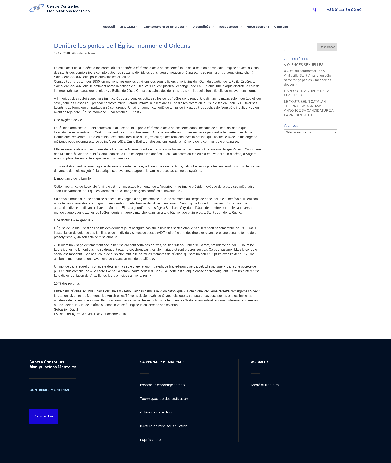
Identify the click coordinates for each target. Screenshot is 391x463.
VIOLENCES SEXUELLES (303, 65)
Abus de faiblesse (83, 53)
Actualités (201, 26)
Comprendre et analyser (164, 26)
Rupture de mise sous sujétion (163, 426)
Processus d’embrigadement (163, 385)
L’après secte (150, 439)
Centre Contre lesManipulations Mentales (52, 364)
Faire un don (43, 416)
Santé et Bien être (265, 385)
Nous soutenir (258, 26)
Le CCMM (127, 26)
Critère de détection (156, 412)
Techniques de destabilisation (164, 398)
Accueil (109, 26)
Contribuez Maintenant (50, 390)
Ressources (228, 26)
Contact (281, 26)
